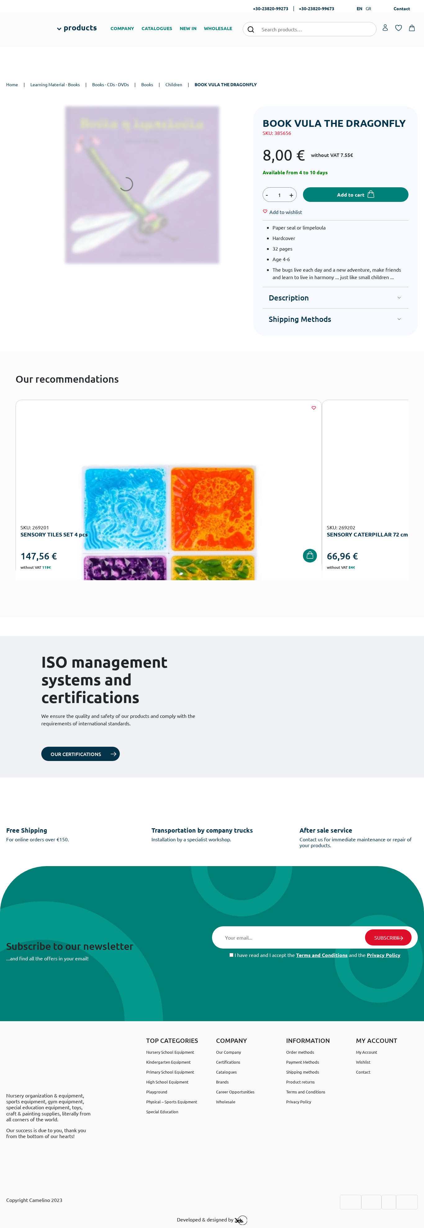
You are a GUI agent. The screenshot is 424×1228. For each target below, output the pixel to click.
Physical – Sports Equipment (171, 1101)
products (80, 27)
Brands (222, 1081)
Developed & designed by (206, 1219)
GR (368, 8)
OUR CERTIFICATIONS (76, 753)
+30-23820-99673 (316, 8)
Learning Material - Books (55, 84)
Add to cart (350, 194)
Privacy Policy (383, 955)
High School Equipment (167, 1081)
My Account (366, 1052)
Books (147, 84)
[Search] (250, 28)
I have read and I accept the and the (316, 955)
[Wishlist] (313, 407)
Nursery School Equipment (170, 1052)
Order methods (300, 1052)
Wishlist (363, 1062)
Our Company (228, 1052)
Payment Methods (302, 1062)
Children (173, 84)
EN (360, 8)
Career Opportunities (235, 1091)
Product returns (300, 1081)
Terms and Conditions (322, 955)
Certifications (228, 1062)
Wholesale (225, 1101)
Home (12, 84)
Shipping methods (302, 1071)
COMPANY (122, 28)
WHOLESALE (218, 28)
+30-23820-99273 (270, 8)
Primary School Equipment (170, 1071)
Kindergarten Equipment (168, 1062)
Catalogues (226, 1071)
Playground (156, 1091)
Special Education (162, 1111)
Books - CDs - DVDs (110, 84)
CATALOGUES (157, 28)
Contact (402, 8)
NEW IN (188, 28)
